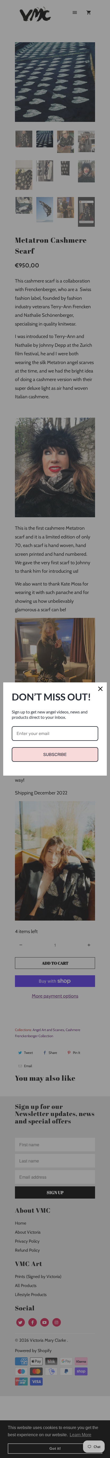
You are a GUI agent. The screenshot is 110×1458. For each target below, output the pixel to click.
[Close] (100, 688)
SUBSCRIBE (55, 754)
